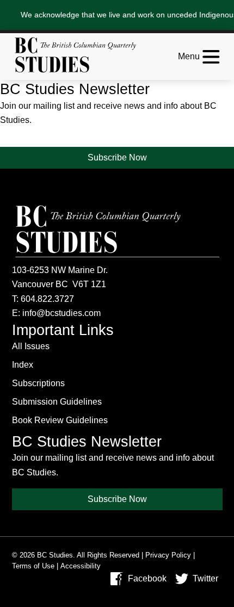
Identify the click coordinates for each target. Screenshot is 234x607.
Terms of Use (33, 566)
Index (22, 364)
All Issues (31, 346)
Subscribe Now (117, 157)
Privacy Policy (168, 555)
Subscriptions (38, 383)
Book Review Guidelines (60, 420)
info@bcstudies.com (61, 313)
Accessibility (80, 566)
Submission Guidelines (57, 401)
